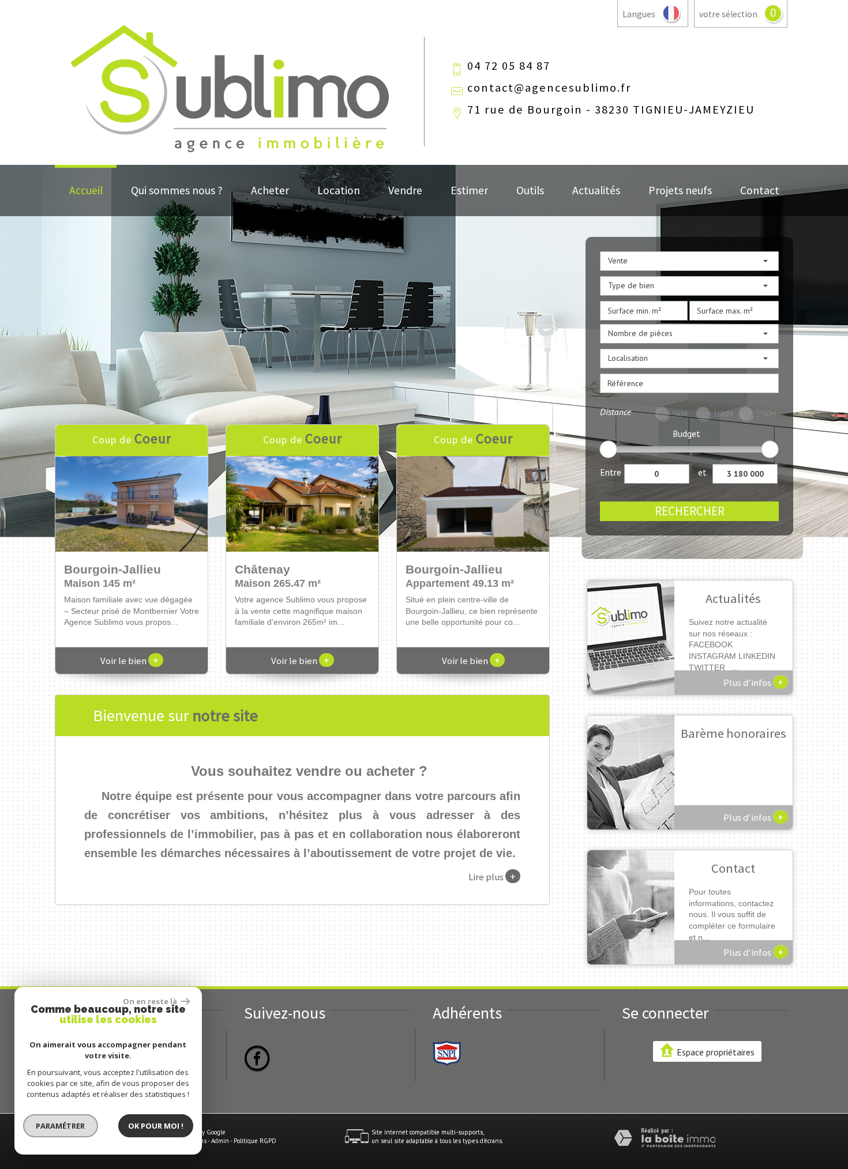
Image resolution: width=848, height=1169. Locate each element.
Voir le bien (129, 660)
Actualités (596, 190)
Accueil (86, 190)
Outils (530, 190)
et (702, 472)
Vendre (405, 190)
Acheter (270, 190)
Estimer (469, 190)
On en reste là (150, 1001)
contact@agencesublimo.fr (549, 87)
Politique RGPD (255, 1141)
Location (338, 190)
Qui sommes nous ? (177, 190)
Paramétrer (60, 1126)
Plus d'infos (753, 682)
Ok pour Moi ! (155, 1126)
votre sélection (728, 14)
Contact (759, 190)
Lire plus (492, 876)
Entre (610, 472)
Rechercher (690, 511)
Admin (220, 1141)
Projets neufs (680, 190)
